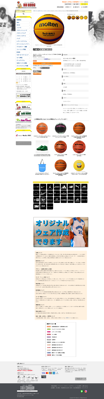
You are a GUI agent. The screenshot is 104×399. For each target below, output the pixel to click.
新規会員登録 (54, 385)
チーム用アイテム (39, 10)
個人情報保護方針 (77, 387)
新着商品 (19, 19)
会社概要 (53, 387)
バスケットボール (47, 10)
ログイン (66, 385)
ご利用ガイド (68, 317)
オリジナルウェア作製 (22, 65)
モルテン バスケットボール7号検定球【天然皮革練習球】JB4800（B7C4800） (60, 174)
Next (30, 71)
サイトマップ (85, 387)
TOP (34, 10)
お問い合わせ (85, 385)
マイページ (60, 385)
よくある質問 (78, 385)
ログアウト (71, 385)
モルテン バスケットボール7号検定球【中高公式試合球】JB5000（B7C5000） (79, 137)
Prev (16, 71)
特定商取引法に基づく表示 (66, 387)
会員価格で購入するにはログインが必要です (43, 65)
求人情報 (58, 387)
